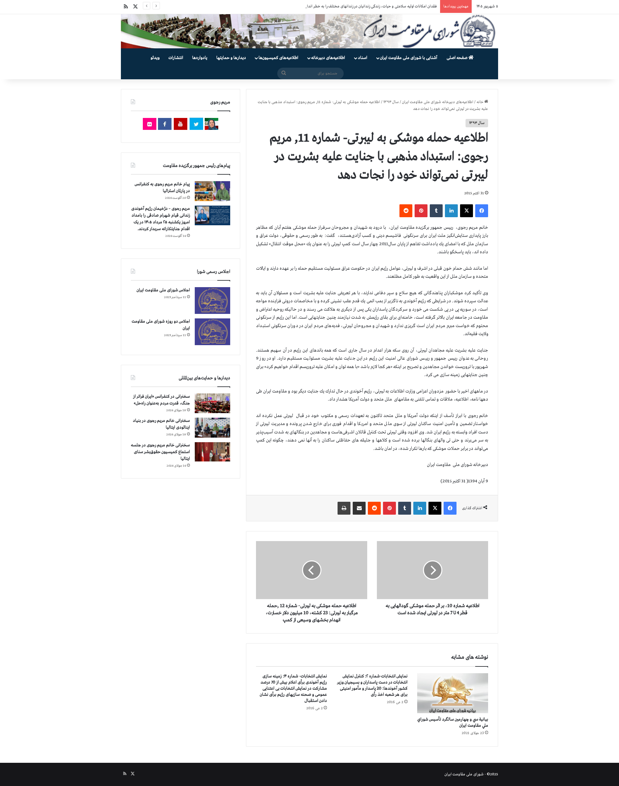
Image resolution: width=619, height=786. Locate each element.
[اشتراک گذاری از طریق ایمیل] (359, 508)
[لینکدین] (451, 210)
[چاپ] (344, 508)
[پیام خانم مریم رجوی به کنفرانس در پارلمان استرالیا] (212, 191)
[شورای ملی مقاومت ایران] (309, 31)
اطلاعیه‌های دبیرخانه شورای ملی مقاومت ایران (437, 102)
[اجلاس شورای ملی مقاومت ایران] (212, 300)
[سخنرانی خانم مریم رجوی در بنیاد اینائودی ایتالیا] (212, 428)
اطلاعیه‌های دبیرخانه (328, 58)
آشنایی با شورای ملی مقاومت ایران (408, 58)
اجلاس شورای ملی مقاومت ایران (163, 290)
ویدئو (155, 58)
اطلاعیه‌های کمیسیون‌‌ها (278, 58)
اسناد (362, 58)
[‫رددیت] (405, 210)
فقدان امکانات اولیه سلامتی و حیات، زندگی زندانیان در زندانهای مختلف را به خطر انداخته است (365, 6)
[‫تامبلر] (436, 210)
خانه (480, 102)
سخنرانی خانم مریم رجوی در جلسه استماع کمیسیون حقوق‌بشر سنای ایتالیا (160, 451)
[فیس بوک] (481, 210)
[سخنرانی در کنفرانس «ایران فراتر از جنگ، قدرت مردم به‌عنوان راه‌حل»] (212, 403)
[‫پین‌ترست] (421, 210)
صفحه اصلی (457, 58)
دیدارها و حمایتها (231, 58)
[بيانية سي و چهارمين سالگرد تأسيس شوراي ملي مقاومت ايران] (452, 693)
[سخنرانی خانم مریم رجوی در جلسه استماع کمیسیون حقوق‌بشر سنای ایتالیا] (212, 451)
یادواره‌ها (199, 58)
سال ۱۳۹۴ (391, 102)
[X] (466, 210)
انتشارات (176, 58)
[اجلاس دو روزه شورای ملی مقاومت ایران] (212, 331)
